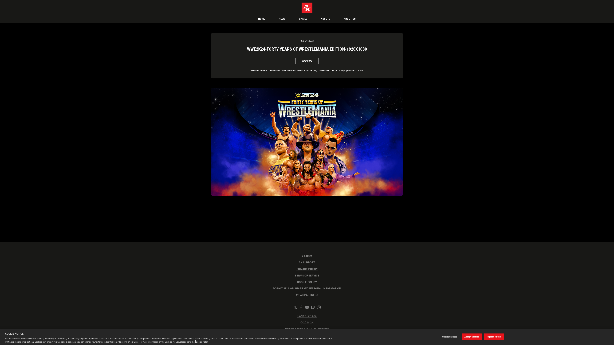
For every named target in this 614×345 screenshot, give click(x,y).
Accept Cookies (471, 337)
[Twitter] (295, 307)
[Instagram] (319, 307)
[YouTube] (307, 307)
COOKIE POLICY (307, 282)
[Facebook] (301, 307)
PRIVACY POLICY (307, 269)
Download (307, 61)
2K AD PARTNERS (307, 295)
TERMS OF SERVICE (307, 275)
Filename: (255, 70)
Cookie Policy (202, 342)
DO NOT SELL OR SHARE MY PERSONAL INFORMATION (307, 288)
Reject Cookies (494, 337)
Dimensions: (324, 70)
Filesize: (351, 70)
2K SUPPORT (307, 262)
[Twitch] (313, 307)
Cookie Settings (307, 316)
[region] (307, 337)
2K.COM (307, 256)
